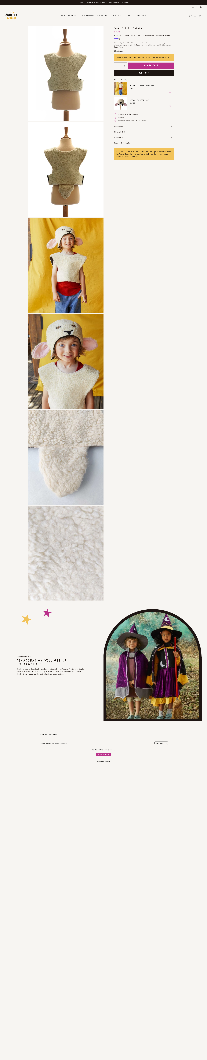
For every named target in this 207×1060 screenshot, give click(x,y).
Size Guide (118, 51)
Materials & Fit (119, 132)
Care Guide (118, 137)
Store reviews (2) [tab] (61, 743)
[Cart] (200, 16)
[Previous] (6, 2)
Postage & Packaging (122, 143)
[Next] (201, 2)
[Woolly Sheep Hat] (120, 103)
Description (118, 126)
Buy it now (144, 73)
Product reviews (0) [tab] (47, 743)
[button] (87, 15)
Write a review (103, 754)
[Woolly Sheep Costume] (120, 88)
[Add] (170, 91)
